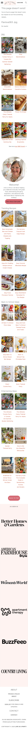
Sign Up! (8, 704)
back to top (14, 498)
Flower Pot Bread (20, 112)
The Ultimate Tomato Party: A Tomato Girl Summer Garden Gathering (7, 59)
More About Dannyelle (13, 201)
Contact (14, 714)
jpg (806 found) (20, 146)
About (14, 696)
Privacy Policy (14, 694)
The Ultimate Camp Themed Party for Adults (7, 114)
